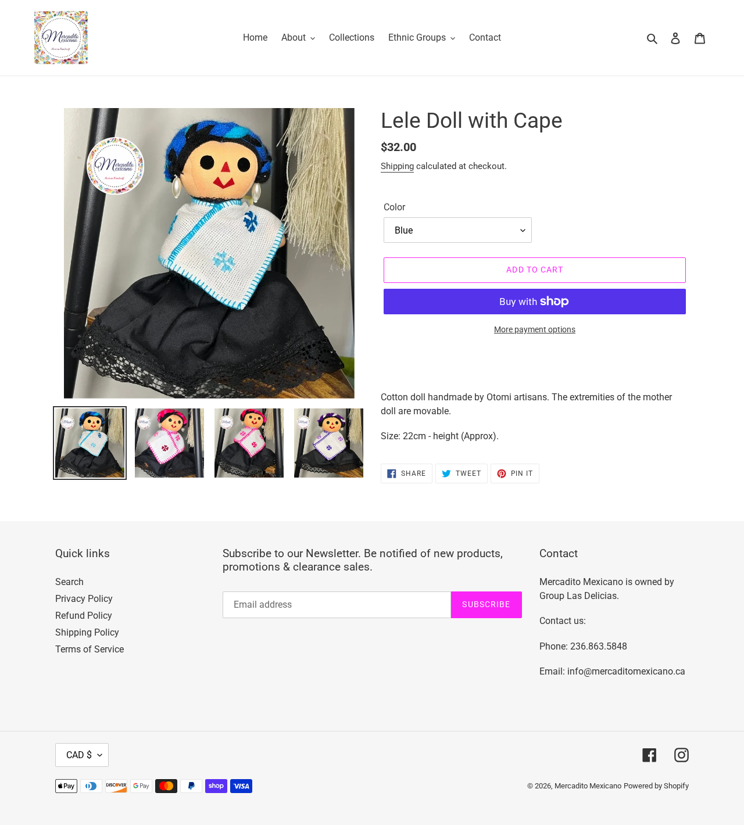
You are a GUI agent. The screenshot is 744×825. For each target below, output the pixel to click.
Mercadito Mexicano (588, 785)
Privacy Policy (84, 598)
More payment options (534, 329)
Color (394, 207)
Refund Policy (83, 615)
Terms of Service (89, 649)
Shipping (397, 166)
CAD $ (79, 755)
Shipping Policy (87, 632)
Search (69, 581)
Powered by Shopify (656, 785)
